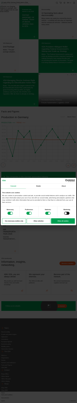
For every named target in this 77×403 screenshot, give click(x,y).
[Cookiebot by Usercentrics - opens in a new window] (66, 180)
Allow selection (39, 221)
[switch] (29, 213)
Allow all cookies (63, 221)
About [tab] (64, 186)
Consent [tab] (13, 186)
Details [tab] (38, 186)
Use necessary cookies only (14, 221)
